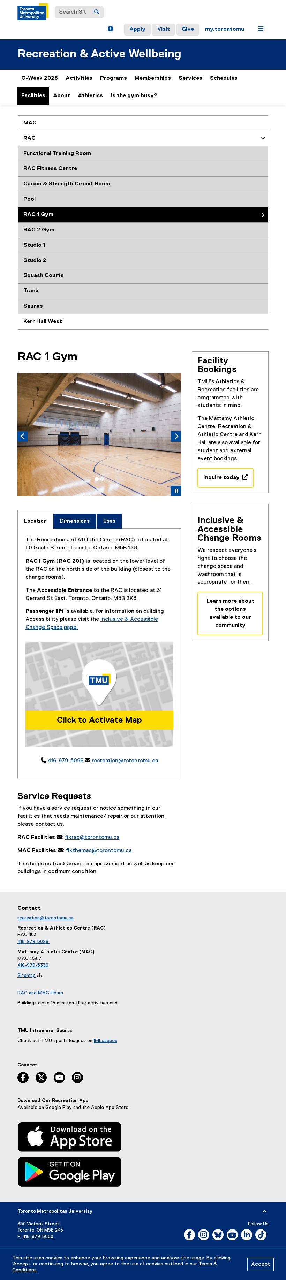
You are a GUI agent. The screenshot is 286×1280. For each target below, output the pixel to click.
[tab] (97, 479)
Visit (163, 29)
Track (30, 291)
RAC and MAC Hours (40, 992)
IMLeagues (105, 1040)
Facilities (33, 96)
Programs (113, 78)
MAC (30, 123)
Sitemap (26, 975)
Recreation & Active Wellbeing (99, 54)
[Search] (97, 12)
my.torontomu (224, 29)
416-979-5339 (32, 965)
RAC (29, 138)
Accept (260, 1264)
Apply (137, 29)
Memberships (153, 78)
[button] (110, 30)
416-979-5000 (38, 1237)
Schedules (224, 78)
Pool (29, 199)
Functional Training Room (57, 153)
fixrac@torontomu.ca (92, 837)
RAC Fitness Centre (50, 168)
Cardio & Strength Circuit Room (66, 184)
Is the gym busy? (134, 96)
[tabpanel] (99, 650)
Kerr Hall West (42, 321)
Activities (79, 78)
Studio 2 (34, 260)
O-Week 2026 (39, 78)
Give (188, 29)
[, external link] (69, 1138)
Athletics (90, 99)
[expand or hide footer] (265, 1212)
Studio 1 (34, 245)
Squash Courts (43, 275)
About (61, 96)
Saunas (33, 306)
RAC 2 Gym (38, 230)
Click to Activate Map (99, 720)
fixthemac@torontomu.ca (98, 851)
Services (190, 78)
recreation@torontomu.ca (125, 761)
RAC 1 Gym (38, 214)
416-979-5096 (65, 761)
